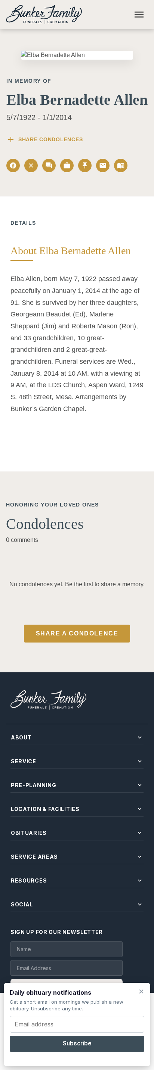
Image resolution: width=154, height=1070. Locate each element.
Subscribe (77, 1043)
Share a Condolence (77, 633)
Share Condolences (44, 139)
